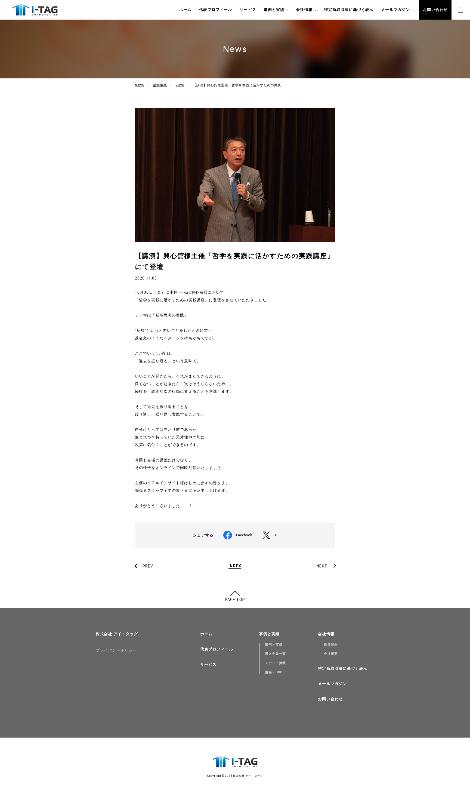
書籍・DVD (274, 672)
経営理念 (331, 645)
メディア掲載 (275, 663)
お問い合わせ (435, 9)
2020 (180, 85)
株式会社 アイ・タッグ (117, 634)
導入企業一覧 (275, 654)
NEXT (322, 566)
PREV (148, 566)
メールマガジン (395, 9)
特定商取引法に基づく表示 (348, 9)
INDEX (234, 566)
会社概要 (331, 654)
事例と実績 (274, 645)
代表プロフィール (215, 9)
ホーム (185, 9)
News (139, 85)
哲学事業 (160, 85)
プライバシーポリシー (116, 650)
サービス (248, 9)
